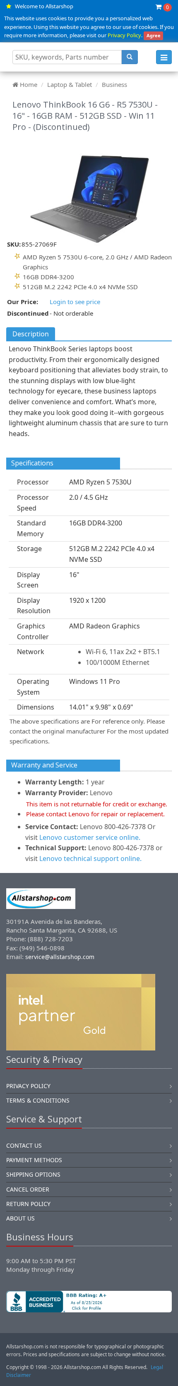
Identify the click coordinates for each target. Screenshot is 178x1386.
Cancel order (27, 1189)
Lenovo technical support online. (90, 858)
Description (30, 333)
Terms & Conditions (38, 1100)
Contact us (24, 1145)
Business (114, 84)
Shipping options (33, 1174)
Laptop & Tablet (69, 84)
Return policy (28, 1204)
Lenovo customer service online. (89, 837)
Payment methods (34, 1160)
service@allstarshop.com (59, 957)
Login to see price (75, 301)
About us (20, 1218)
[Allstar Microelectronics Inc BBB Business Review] (89, 1301)
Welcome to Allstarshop (44, 6)
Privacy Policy (124, 35)
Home (28, 84)
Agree (154, 35)
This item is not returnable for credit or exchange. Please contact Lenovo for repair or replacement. (96, 809)
